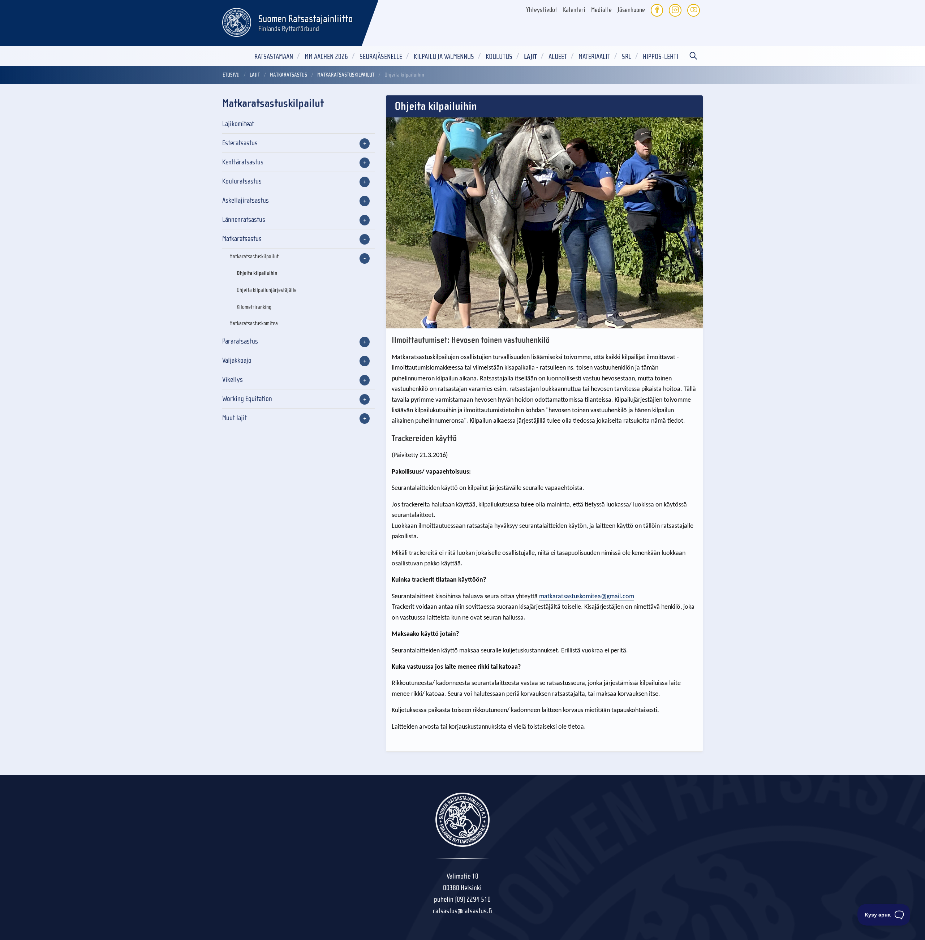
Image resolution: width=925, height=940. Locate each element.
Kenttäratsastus (242, 162)
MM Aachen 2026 (326, 56)
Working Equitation (247, 398)
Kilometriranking (254, 307)
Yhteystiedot (541, 10)
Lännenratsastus (243, 219)
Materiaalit (594, 56)
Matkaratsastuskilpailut (345, 75)
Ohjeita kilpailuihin (257, 273)
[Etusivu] (236, 21)
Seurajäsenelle (381, 56)
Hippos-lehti (660, 56)
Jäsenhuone (631, 10)
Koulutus (499, 56)
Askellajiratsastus (245, 200)
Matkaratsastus (288, 75)
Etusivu (231, 75)
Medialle (601, 10)
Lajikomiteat (238, 124)
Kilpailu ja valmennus (444, 56)
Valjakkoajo (236, 360)
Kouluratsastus (242, 181)
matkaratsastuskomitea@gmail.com (586, 596)
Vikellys (232, 379)
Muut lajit (234, 418)
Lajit (530, 56)
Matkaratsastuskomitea (253, 323)
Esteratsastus (240, 143)
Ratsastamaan (273, 56)
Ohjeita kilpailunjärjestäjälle (267, 290)
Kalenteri (574, 10)
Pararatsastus (240, 341)
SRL (626, 56)
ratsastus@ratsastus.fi (462, 911)
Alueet (557, 56)
